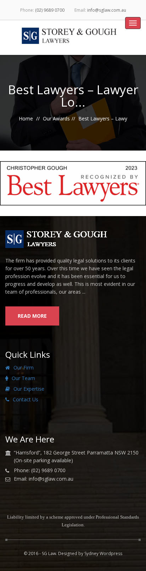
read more (32, 315)
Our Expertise (28, 388)
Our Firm (23, 367)
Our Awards (56, 118)
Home (26, 118)
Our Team (23, 378)
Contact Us (25, 399)
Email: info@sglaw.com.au (43, 478)
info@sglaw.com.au (106, 10)
